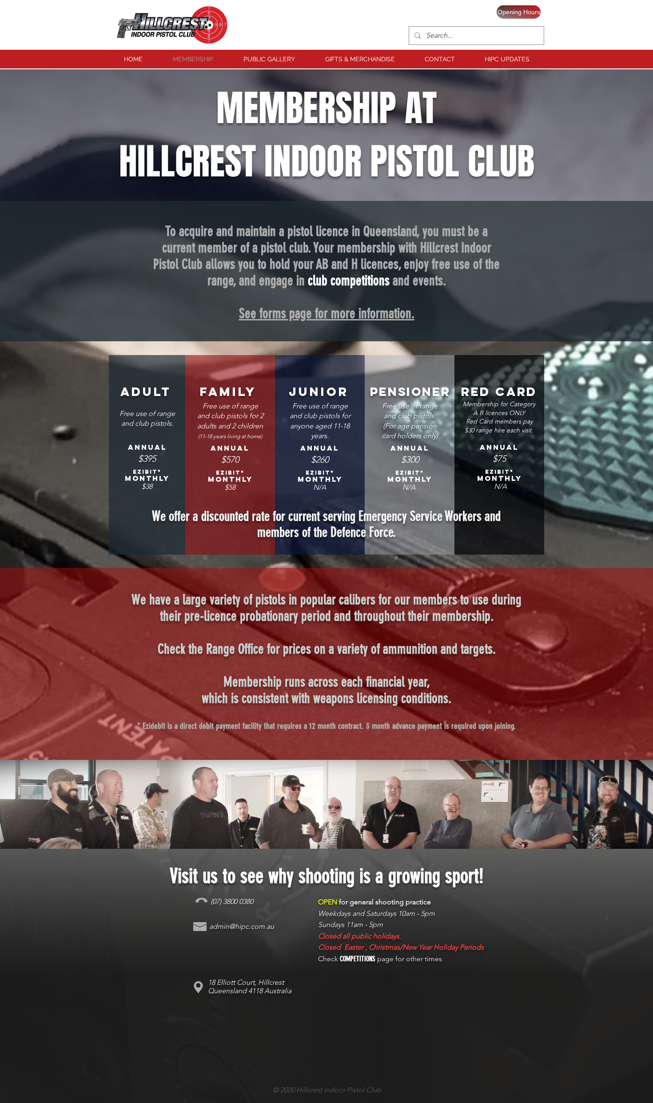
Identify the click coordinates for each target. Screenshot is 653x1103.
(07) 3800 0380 (232, 901)
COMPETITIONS (357, 959)
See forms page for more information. (326, 313)
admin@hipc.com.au (241, 926)
